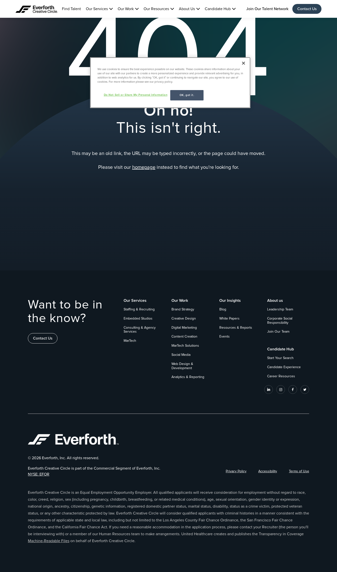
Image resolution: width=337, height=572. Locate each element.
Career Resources (281, 376)
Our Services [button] (97, 9)
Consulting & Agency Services (140, 330)
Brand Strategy (182, 309)
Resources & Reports (235, 327)
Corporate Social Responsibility (279, 320)
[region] (170, 82)
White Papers (229, 318)
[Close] (243, 63)
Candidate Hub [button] (218, 9)
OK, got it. (187, 95)
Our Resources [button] (156, 9)
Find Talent (71, 9)
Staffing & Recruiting (139, 309)
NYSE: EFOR (38, 474)
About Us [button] (187, 9)
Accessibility (267, 471)
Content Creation (184, 336)
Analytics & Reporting (187, 377)
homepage (143, 167)
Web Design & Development (182, 366)
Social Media (180, 355)
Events (224, 336)
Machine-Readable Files (48, 541)
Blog (222, 309)
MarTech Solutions (185, 345)
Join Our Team (278, 331)
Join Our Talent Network (267, 8)
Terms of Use (299, 471)
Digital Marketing (184, 327)
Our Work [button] (126, 9)
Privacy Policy (236, 471)
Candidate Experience (284, 367)
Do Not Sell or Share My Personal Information (136, 94)
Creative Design (183, 318)
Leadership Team (280, 309)
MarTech (130, 341)
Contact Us (307, 8)
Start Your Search (280, 358)
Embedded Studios (138, 318)
